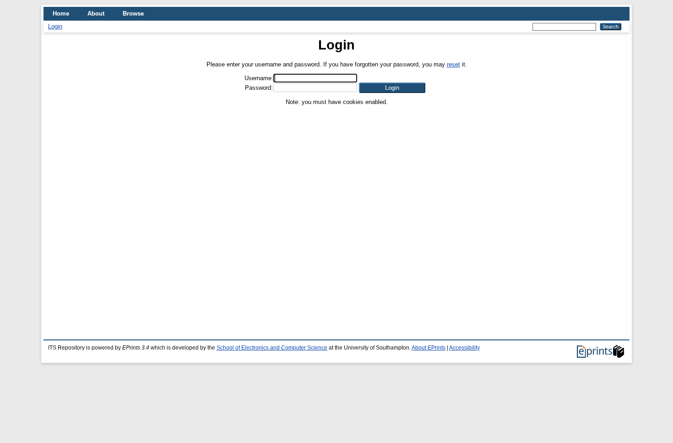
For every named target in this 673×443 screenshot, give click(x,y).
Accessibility (464, 347)
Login (55, 26)
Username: (258, 78)
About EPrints (428, 347)
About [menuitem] (95, 13)
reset (453, 64)
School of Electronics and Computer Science (272, 347)
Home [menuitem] (61, 13)
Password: (259, 87)
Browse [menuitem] (133, 13)
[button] (392, 87)
